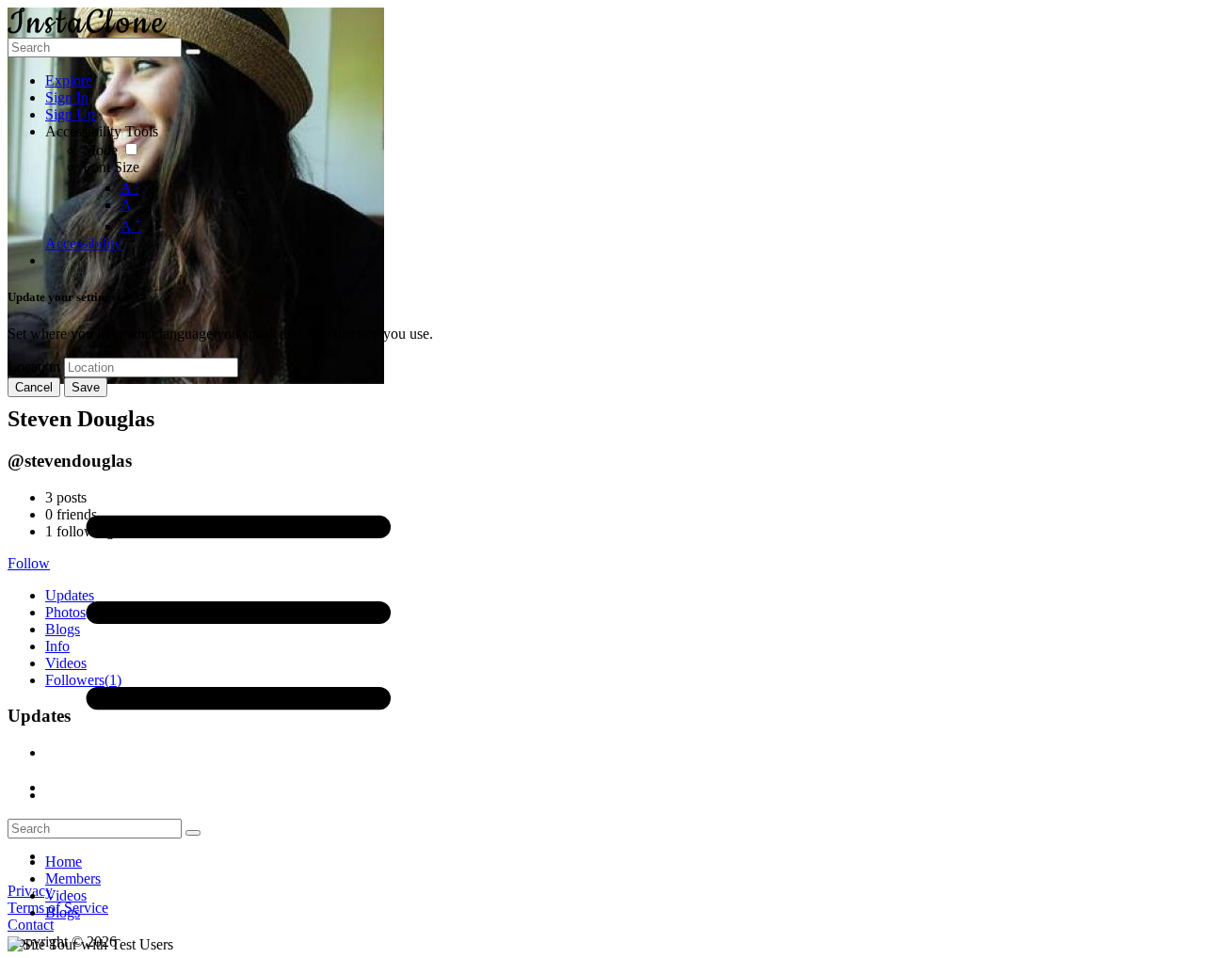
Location (34, 367)
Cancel (34, 387)
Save (86, 387)
